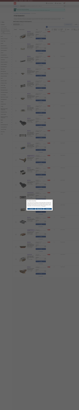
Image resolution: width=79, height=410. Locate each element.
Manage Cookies (39, 208)
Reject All (47, 208)
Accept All (31, 208)
